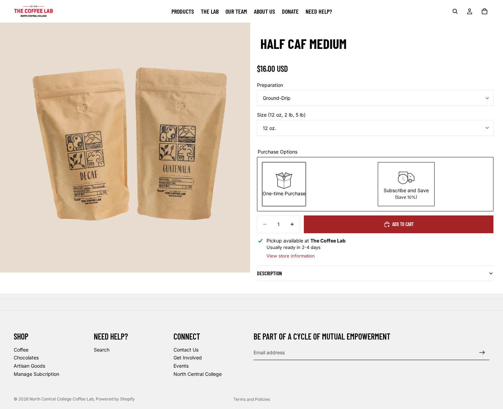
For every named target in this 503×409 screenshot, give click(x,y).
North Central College (197, 374)
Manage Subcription (36, 374)
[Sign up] (482, 352)
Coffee (21, 350)
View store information (291, 256)
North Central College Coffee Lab (61, 398)
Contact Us (185, 350)
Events (181, 366)
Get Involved (187, 357)
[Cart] (484, 11)
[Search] (455, 11)
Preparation (270, 85)
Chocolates (26, 357)
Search (101, 350)
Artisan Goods (29, 366)
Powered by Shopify (115, 398)
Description (269, 273)
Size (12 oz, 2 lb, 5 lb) (281, 115)
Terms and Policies (251, 399)
